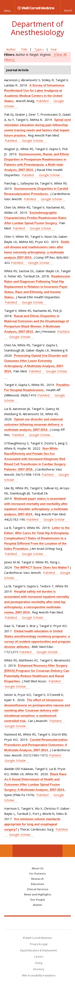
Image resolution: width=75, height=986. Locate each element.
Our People (37, 899)
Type (38, 49)
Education (37, 884)
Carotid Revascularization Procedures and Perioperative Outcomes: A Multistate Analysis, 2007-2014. (36, 745)
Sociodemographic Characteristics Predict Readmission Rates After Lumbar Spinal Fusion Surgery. (35, 218)
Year (53, 49)
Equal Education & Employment (38, 950)
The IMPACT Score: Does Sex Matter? (41, 567)
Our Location (6, 850)
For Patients (37, 873)
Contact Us (68, 850)
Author (11, 49)
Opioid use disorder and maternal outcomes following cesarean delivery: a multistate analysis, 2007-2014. (33, 424)
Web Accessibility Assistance (38, 975)
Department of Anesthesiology (37, 28)
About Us (38, 868)
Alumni (37, 905)
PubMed (42, 101)
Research (37, 879)
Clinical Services (37, 889)
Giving (38, 963)
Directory (38, 969)
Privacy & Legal (39, 944)
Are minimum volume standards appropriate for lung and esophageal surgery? (32, 824)
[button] (67, 7)
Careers (38, 956)
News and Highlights (37, 894)
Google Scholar (32, 140)
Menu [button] (7, 11)
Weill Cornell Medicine (37, 922)
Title (24, 49)
